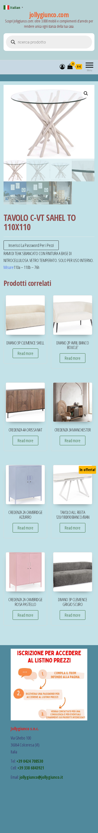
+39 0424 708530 (29, 761)
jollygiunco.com (49, 14)
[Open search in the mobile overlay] (49, 42)
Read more (25, 353)
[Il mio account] (62, 66)
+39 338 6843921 (30, 768)
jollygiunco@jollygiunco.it (41, 777)
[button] (86, 93)
